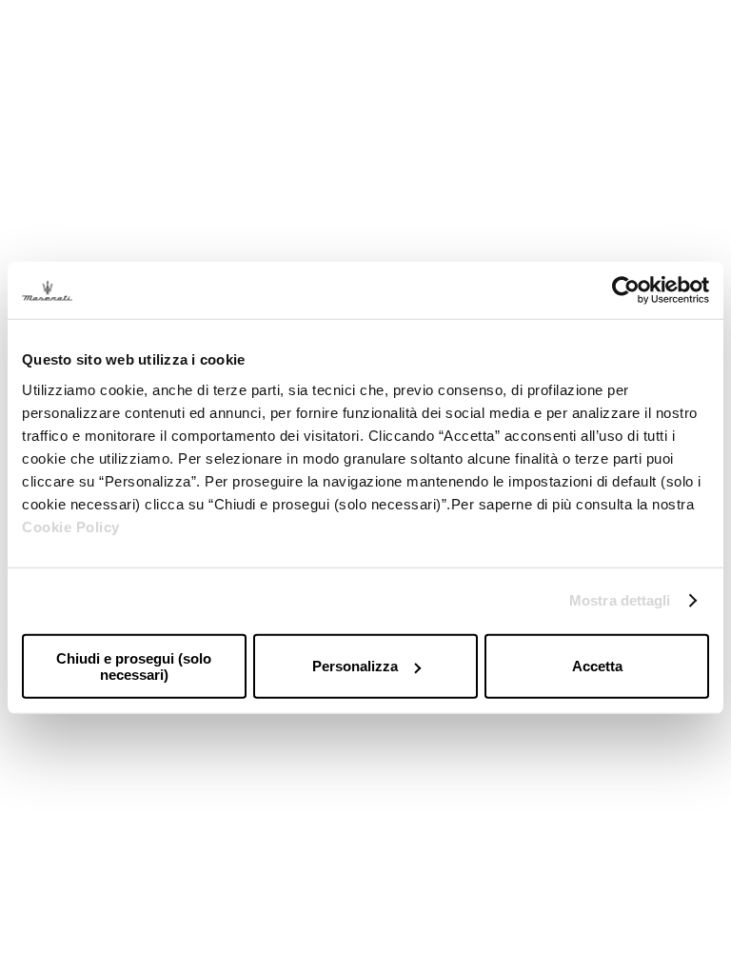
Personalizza (355, 666)
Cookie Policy (71, 526)
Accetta (597, 666)
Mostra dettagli (620, 600)
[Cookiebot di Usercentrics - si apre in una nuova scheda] (626, 290)
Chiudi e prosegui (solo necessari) (133, 665)
